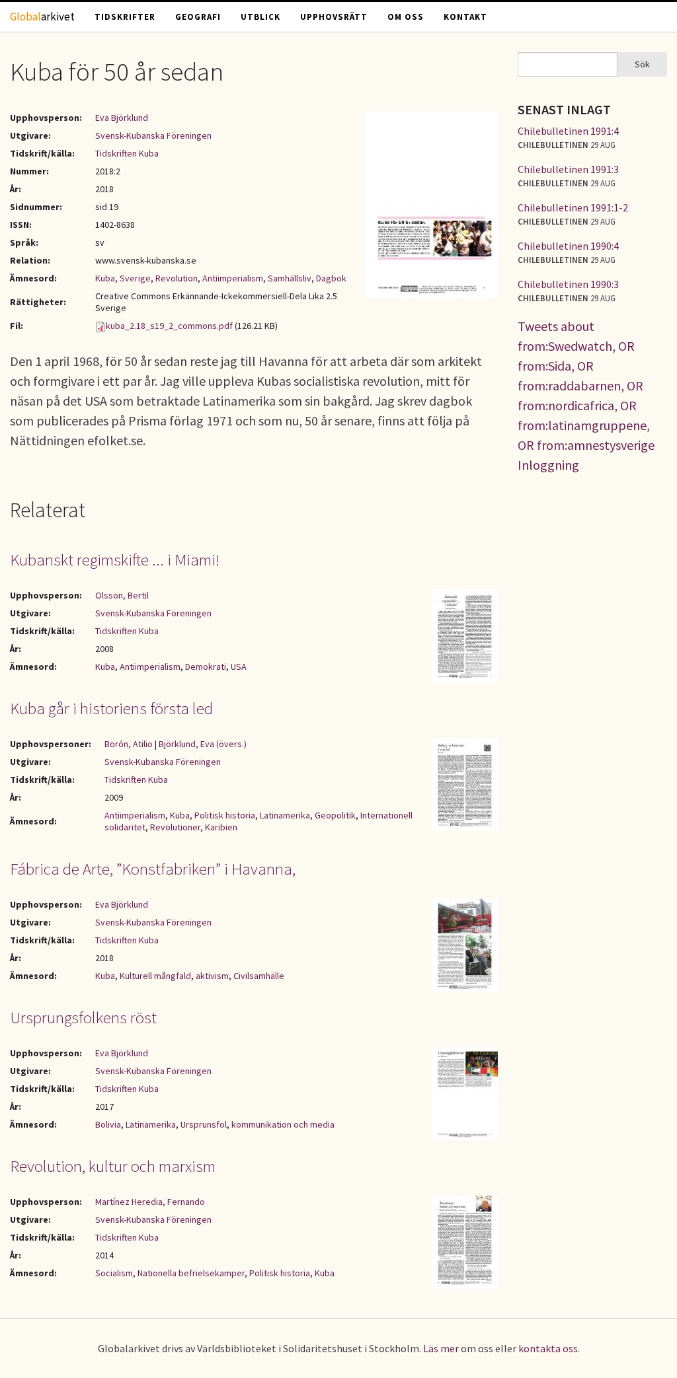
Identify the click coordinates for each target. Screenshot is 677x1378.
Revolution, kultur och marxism (113, 1166)
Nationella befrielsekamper (191, 1273)
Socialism (114, 1273)
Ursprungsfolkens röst (83, 1017)
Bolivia (108, 1124)
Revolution (176, 278)
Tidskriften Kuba (127, 153)
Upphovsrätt (334, 16)
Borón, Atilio (128, 744)
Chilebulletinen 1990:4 (568, 245)
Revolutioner (175, 827)
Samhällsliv (289, 278)
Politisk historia (224, 815)
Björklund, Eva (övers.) (203, 744)
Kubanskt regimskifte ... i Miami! (114, 559)
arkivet (42, 16)
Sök (642, 64)
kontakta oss (548, 1348)
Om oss (405, 16)
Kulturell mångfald (155, 976)
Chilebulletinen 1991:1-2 (573, 207)
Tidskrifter (125, 16)
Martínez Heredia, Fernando (150, 1202)
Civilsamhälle (258, 976)
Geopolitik (335, 815)
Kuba (105, 278)
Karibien (221, 827)
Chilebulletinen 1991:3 (568, 169)
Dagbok (331, 278)
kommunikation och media (283, 1124)
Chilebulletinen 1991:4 (568, 130)
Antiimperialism (232, 278)
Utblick (260, 16)
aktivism (212, 976)
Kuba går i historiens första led (111, 708)
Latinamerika (285, 815)
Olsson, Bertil (122, 595)
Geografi (198, 16)
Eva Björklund (121, 118)
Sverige (135, 278)
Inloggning (548, 464)
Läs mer (441, 1348)
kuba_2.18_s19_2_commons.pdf (169, 326)
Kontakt (465, 16)
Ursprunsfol (203, 1124)
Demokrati (205, 666)
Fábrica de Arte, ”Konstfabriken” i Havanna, (153, 868)
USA (239, 666)
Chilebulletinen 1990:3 (568, 284)
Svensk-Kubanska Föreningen (153, 135)
